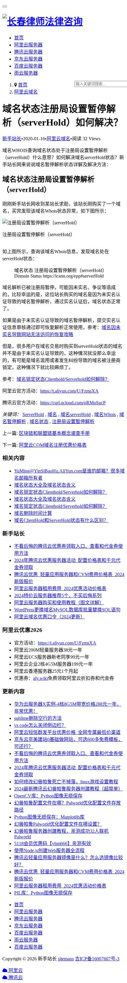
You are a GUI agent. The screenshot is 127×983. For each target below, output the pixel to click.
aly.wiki (40, 678)
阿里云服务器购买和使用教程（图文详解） (59, 602)
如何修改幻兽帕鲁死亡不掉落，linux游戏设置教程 (66, 781)
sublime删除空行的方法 (38, 718)
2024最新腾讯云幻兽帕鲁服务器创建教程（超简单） (68, 788)
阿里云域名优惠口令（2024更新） (49, 616)
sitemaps (66, 958)
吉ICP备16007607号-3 (97, 958)
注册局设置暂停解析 (73, 421)
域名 (52, 414)
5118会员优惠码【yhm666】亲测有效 (52, 843)
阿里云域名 (26, 91)
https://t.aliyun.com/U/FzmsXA (69, 390)
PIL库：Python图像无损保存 (43, 892)
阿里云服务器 (28, 44)
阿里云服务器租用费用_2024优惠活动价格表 (60, 588)
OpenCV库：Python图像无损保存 (48, 795)
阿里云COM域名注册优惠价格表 (53, 445)
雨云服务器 (26, 73)
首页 (19, 37)
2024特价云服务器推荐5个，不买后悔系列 (58, 595)
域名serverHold (76, 414)
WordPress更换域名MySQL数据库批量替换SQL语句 (67, 609)
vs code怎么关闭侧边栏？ (40, 725)
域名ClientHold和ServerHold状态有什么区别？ (61, 520)
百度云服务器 (28, 66)
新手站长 (11, 138)
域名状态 (39, 421)
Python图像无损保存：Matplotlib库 (49, 817)
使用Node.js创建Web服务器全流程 (49, 850)
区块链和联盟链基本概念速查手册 (54, 433)
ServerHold (33, 414)
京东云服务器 (28, 58)
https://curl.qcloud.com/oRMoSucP (73, 402)
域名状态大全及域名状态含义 (45, 485)
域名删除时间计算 (33, 513)
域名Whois (105, 414)
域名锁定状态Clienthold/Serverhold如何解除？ (63, 379)
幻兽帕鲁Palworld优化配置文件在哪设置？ (58, 824)
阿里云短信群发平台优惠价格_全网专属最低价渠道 (67, 732)
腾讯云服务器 (28, 51)
